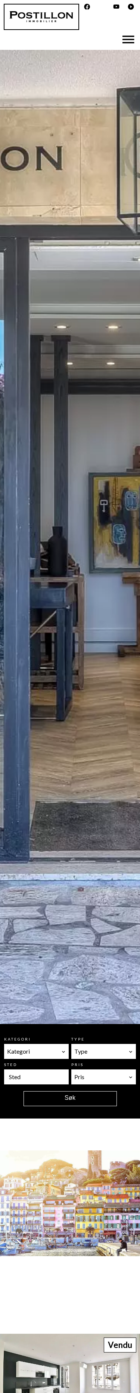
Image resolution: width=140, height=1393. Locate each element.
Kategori (17, 1039)
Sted (10, 1064)
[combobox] (36, 1051)
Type (78, 1039)
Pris (77, 1064)
